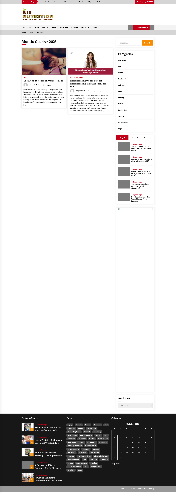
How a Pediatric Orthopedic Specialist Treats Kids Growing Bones (48, 441)
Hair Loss (45, 27)
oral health (94, 453)
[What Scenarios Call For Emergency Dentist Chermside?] (124, 184)
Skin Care (74, 27)
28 (145, 452)
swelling (94, 463)
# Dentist (81, 2)
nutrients (71, 453)
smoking (104, 459)
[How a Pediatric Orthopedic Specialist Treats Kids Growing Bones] (28, 439)
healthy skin (103, 439)
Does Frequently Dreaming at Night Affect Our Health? (141, 160)
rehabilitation (73, 459)
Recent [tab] (135, 138)
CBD (119, 66)
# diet (98, 2)
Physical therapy (101, 456)
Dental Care (91, 428)
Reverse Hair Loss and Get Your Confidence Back (48, 429)
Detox (98, 435)
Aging (70, 425)
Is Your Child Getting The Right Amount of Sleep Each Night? (141, 173)
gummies (71, 439)
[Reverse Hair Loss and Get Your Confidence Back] (28, 427)
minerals (86, 449)
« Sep (113, 464)
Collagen (71, 428)
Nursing (121, 97)
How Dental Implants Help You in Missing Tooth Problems (140, 199)
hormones (91, 442)
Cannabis (97, 425)
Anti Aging (27, 27)
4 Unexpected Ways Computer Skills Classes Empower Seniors (47, 467)
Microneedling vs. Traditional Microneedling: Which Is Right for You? (88, 84)
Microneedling (73, 449)
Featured (122, 79)
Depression (72, 435)
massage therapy (75, 446)
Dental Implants (74, 432)
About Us (131, 489)
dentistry (97, 432)
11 (127, 442)
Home (123, 489)
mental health (90, 446)
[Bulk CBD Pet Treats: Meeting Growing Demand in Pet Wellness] (28, 452)
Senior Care (122, 110)
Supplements (81, 463)
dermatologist (86, 435)
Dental (36, 27)
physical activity (84, 456)
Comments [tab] (148, 138)
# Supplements (69, 2)
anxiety (79, 425)
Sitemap (151, 489)
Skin (84, 459)
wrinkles (71, 470)
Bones (87, 425)
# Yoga (90, 2)
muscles (96, 449)
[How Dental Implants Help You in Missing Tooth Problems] (124, 197)
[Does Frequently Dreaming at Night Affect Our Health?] (124, 159)
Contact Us (141, 489)
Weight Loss (85, 27)
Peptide (71, 456)
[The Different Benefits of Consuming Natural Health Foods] (124, 146)
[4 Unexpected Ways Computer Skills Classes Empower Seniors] (28, 465)
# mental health (45, 2)
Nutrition (64, 27)
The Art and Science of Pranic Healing (43, 81)
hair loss (82, 439)
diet (105, 435)
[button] (130, 27)
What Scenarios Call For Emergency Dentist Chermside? (140, 186)
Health (54, 27)
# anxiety (57, 2)
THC (85, 466)
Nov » (118, 464)
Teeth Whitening (74, 466)
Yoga (95, 27)
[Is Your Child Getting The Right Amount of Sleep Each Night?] (124, 171)
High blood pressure (76, 442)
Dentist (87, 432)
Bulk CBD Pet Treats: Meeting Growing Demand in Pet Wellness (50, 454)
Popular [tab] (123, 138)
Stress (70, 463)
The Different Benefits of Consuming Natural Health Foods (141, 148)
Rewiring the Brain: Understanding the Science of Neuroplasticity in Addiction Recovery (48, 479)
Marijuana (103, 442)
